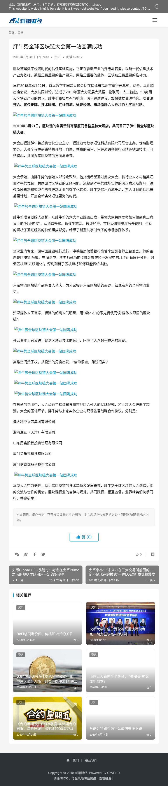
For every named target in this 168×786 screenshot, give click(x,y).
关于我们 (72, 760)
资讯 (57, 57)
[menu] (154, 20)
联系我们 (91, 760)
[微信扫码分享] (17, 554)
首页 (11, 32)
